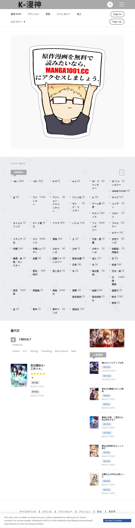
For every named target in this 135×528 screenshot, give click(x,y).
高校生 (78, 309)
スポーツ (118, 215)
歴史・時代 (39, 272)
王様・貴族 (118, 281)
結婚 (97, 290)
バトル (78, 223)
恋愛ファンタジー (59, 260)
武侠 (116, 264)
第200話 (107, 376)
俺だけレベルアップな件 (112, 362)
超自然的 (78, 296)
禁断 (76, 290)
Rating (34, 351)
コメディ (118, 205)
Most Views (61, 351)
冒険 (48, 14)
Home (14, 163)
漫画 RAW (16, 14)
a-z (76, 181)
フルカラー (118, 224)
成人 (79, 14)
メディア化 (19, 240)
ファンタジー (63, 14)
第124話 (106, 461)
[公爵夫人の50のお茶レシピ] (94, 479)
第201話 (106, 367)
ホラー (117, 232)
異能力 (59, 292)
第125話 (106, 452)
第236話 (107, 432)
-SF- (38, 181)
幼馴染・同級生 (118, 250)
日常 (76, 264)
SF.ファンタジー (118, 183)
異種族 (38, 290)
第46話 (35, 382)
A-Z (25, 351)
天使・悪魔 (98, 240)
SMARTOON (121, 191)
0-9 (56, 181)
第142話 (106, 489)
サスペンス (98, 215)
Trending (46, 351)
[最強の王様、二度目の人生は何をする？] (94, 422)
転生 (117, 296)
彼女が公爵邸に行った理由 (112, 389)
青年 (36, 309)
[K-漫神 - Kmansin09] (30, 4)
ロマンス (39, 240)
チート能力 (39, 224)
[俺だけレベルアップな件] (94, 367)
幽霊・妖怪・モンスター (19, 262)
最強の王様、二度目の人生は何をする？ (112, 418)
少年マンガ (98, 250)
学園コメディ (39, 250)
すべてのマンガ (28, 511)
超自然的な (98, 298)
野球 (116, 303)
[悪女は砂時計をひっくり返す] (94, 450)
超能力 (117, 290)
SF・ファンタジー (98, 185)
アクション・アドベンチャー (59, 204)
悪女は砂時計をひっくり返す (112, 447)
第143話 (106, 481)
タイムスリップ (19, 224)
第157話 (106, 404)
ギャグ (117, 197)
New (73, 351)
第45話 (35, 391)
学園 (18, 248)
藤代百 (22, 163)
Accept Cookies (113, 520)
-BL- (18, 181)
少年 (76, 248)
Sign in (117, 14)
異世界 (19, 292)
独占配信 (98, 272)
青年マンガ (59, 311)
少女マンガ (59, 250)
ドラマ (59, 223)
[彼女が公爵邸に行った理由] (94, 393)
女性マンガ (118, 240)
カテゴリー (16, 21)
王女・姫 (118, 271)
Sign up (117, 21)
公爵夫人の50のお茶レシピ (113, 475)
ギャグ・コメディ (78, 207)
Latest (16, 351)
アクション (33, 14)
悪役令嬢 (78, 258)
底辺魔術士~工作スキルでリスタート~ (37, 370)
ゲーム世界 (98, 205)
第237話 (106, 424)
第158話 (106, 395)
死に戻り (59, 271)
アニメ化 (78, 197)
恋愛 (37, 258)
